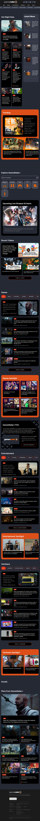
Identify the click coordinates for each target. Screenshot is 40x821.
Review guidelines (27, 809)
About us (11, 809)
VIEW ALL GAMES (20, 369)
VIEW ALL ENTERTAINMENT (20, 527)
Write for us (11, 811)
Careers (25, 806)
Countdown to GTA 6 (7, 7)
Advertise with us (19, 809)
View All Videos (20, 278)
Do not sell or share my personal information (19, 812)
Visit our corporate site (25, 795)
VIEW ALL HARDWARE (20, 644)
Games (8, 5)
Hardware (23, 5)
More (33, 5)
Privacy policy (26, 803)
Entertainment (15, 5)
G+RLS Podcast (30, 7)
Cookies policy (12, 806)
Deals (28, 5)
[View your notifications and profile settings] (30, 2)
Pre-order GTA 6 (14, 7)
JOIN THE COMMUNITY (29, 444)
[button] (33, 2)
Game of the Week (23, 7)
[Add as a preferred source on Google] (13, 799)
